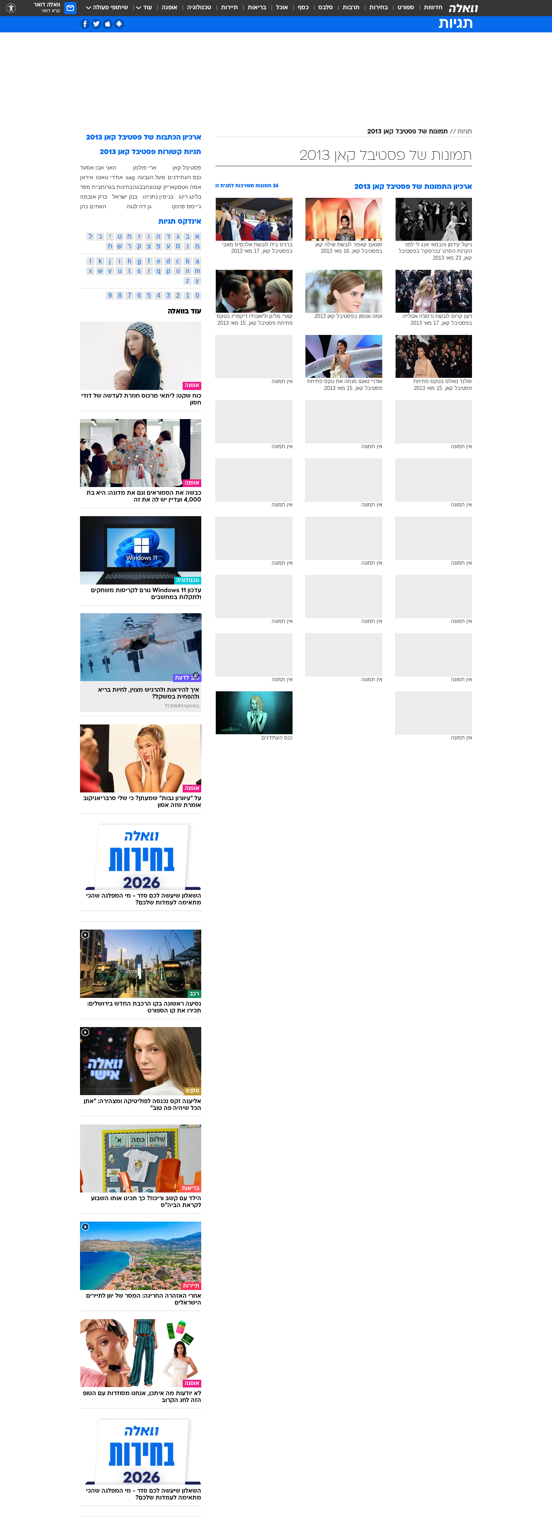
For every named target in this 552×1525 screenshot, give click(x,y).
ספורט (406, 8)
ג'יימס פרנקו (186, 206)
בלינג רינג (190, 196)
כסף (303, 8)
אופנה (169, 8)
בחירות (378, 8)
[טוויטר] (96, 24)
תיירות (229, 8)
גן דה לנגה (139, 206)
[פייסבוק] (85, 24)
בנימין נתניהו (158, 196)
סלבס (325, 8)
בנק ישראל (124, 196)
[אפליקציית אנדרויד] (119, 24)
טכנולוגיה (199, 8)
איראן (86, 177)
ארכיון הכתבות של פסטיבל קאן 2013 (143, 137)
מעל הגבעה (151, 177)
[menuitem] (428, 8)
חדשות (433, 8)
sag (130, 177)
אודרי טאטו (109, 177)
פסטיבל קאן (187, 167)
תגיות (464, 132)
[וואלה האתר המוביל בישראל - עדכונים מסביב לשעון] (463, 8)
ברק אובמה (93, 196)
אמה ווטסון (188, 187)
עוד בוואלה (184, 311)
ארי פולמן (144, 167)
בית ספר (90, 187)
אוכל (282, 8)
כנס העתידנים (184, 177)
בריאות (257, 8)
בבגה (139, 187)
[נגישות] (11, 8)
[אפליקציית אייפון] (108, 24)
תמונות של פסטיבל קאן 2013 (407, 132)
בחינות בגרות (117, 187)
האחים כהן (93, 206)
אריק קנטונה (160, 187)
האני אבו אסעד (98, 167)
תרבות (351, 8)
